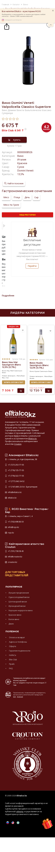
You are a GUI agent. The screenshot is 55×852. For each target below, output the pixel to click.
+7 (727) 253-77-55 (15, 465)
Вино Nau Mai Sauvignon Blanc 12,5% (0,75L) (11, 364)
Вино (20, 156)
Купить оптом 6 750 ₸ (13, 382)
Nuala (32, 378)
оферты (20, 811)
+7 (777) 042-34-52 (15, 481)
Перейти (32, 265)
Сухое (20, 167)
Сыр (36, 197)
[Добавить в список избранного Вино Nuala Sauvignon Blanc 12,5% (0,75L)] (50, 331)
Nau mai (5, 378)
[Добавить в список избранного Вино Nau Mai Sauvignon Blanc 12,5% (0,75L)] (22, 330)
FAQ (11, 668)
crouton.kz (12, 562)
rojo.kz (10, 532)
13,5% (20, 174)
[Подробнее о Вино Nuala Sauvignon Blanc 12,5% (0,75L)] (41, 342)
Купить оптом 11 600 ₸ (41, 382)
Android (20, 697)
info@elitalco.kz (14, 492)
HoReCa (12, 655)
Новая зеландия (8, 376)
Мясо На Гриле (11, 204)
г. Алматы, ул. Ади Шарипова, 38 (22, 459)
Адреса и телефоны (18, 642)
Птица (17, 197)
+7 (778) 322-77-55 (15, 476)
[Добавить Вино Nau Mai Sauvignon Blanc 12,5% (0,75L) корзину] (20, 390)
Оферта (12, 646)
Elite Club (13, 659)
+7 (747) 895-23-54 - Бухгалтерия (22, 486)
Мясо (6, 197)
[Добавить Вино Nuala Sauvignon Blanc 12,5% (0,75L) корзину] (48, 390)
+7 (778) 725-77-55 (15, 470)
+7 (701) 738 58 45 (15, 551)
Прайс (12, 664)
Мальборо (21, 376)
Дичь (27, 197)
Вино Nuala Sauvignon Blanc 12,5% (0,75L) (39, 365)
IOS (14, 697)
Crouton (17, 444)
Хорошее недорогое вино (21, 610)
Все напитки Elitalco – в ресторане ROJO (21, 11)
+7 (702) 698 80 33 (15, 521)
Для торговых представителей (16, 573)
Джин (11, 623)
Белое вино (14, 619)
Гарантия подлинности (19, 650)
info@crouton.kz (14, 556)
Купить (16, 139)
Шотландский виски (18, 601)
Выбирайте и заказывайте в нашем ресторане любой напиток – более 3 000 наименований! (23, 15)
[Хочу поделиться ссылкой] (6, 26)
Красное (22, 163)
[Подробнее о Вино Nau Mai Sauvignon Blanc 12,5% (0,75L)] (13, 341)
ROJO (16, 436)
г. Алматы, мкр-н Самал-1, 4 (20, 516)
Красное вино (15, 615)
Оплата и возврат (17, 637)
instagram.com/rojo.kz (13, 20)
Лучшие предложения (19, 592)
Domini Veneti (25, 170)
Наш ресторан (27, 214)
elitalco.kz (11, 497)
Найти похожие (15, 183)
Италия (21, 159)
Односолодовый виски (19, 597)
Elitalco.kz (32, 438)
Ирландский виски (17, 606)
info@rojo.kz (13, 527)
